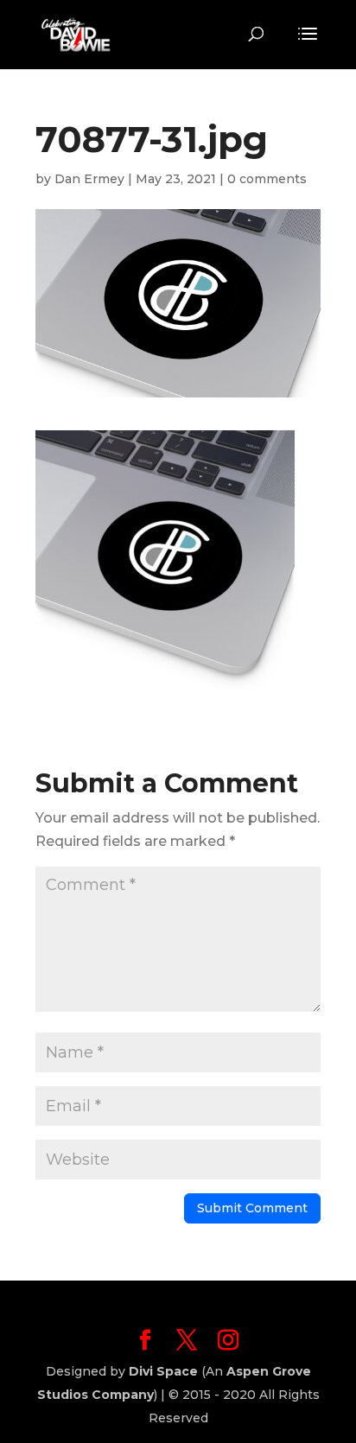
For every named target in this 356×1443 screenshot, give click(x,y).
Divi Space (163, 1371)
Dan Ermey (89, 179)
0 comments (267, 179)
